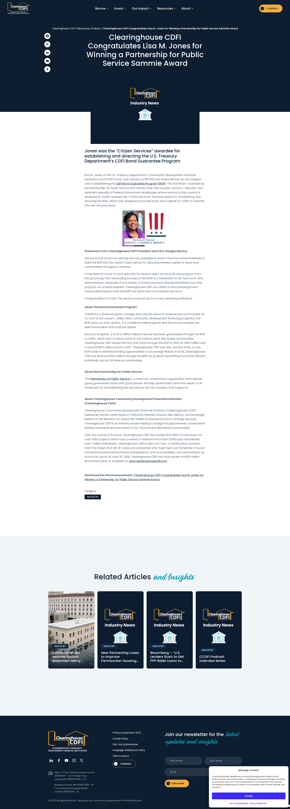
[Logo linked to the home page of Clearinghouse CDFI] (19, 8)
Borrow (100, 8)
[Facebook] (47, 36)
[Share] (47, 69)
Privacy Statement (258, 803)
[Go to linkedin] (51, 760)
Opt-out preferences (239, 803)
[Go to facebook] (59, 760)
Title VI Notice (121, 756)
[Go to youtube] (66, 760)
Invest (118, 8)
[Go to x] (82, 760)
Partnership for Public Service (110, 379)
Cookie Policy (120, 738)
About (186, 8)
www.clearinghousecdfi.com (148, 461)
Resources (165, 8)
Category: (90, 491)
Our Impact (140, 8)
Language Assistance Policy (129, 750)
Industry (92, 497)
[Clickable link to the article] (71, 630)
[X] (47, 44)
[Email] (47, 61)
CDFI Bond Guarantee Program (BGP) (141, 184)
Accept (249, 796)
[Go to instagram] (74, 760)
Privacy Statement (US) (127, 732)
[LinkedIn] (47, 53)
